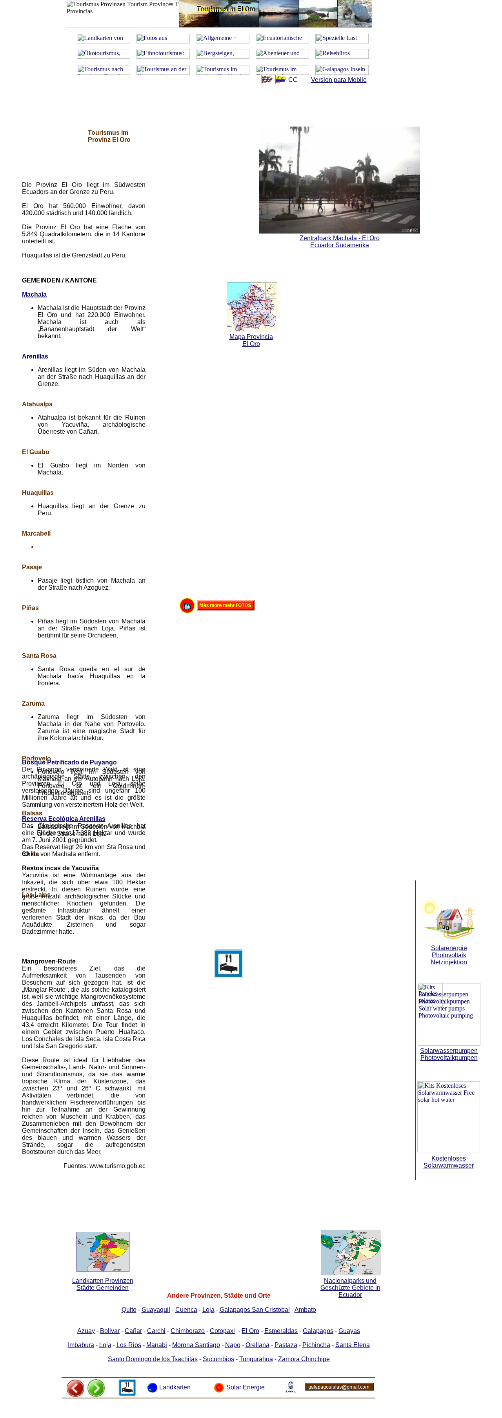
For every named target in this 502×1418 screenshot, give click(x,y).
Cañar (133, 1330)
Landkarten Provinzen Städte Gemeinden (102, 1284)
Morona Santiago (196, 1345)
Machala (34, 294)
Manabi (156, 1345)
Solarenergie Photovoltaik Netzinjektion (449, 955)
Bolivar (110, 1330)
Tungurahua (256, 1359)
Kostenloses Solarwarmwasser (449, 1162)
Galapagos (318, 1330)
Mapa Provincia (251, 336)
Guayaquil (156, 1309)
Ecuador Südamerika (339, 245)
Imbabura (81, 1345)
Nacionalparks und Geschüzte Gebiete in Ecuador (350, 1287)
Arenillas (35, 356)
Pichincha (316, 1345)
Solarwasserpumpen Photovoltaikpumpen (449, 1054)
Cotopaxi (222, 1330)
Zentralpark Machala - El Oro (340, 238)
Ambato (305, 1309)
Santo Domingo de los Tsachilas (153, 1359)
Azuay (86, 1330)
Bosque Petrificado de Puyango (69, 762)
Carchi (156, 1330)
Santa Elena (352, 1345)
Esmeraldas (281, 1330)
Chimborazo (188, 1330)
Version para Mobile (339, 79)
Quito (129, 1309)
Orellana (257, 1345)
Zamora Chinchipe (304, 1359)
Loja (208, 1309)
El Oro (250, 1330)
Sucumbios (218, 1359)
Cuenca (186, 1309)
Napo (232, 1345)
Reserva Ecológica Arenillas (63, 818)
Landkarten (175, 1387)
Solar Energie (245, 1387)
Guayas (349, 1330)
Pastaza (286, 1345)
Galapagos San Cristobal (255, 1309)
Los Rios (128, 1345)
